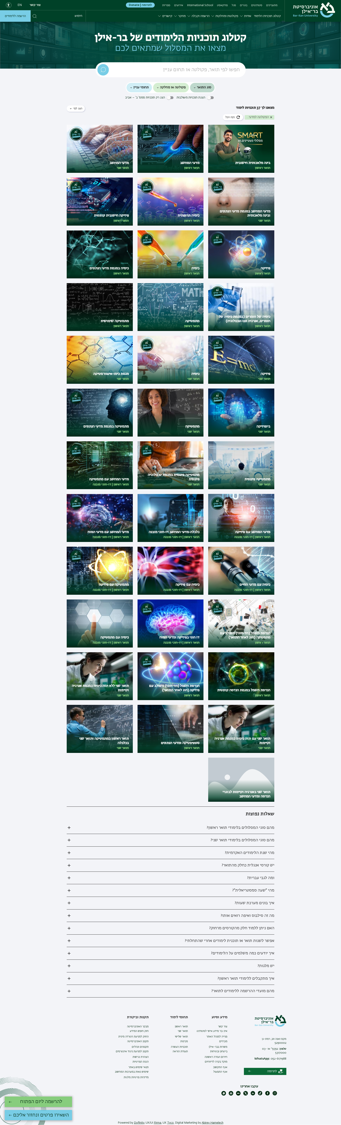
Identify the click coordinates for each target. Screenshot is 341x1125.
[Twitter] (245, 1094)
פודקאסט (222, 5)
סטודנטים (256, 5)
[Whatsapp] (223, 1094)
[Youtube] (231, 1094)
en (20, 5)
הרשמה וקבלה (201, 16)
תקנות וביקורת (138, 1017)
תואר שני (183, 1031)
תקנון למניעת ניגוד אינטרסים (132, 1051)
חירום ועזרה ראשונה (216, 1057)
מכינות (184, 1041)
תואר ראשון (181, 1026)
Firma (157, 1122)
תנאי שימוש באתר (138, 1067)
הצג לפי (77, 108)
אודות (247, 16)
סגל (234, 5)
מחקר (182, 16)
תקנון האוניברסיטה (138, 1041)
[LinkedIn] (253, 1094)
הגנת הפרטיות (141, 1061)
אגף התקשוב (220, 1067)
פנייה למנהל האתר (216, 1036)
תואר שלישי (181, 1036)
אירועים (178, 5)
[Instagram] (275, 1094)
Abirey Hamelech (212, 1122)
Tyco (170, 1122)
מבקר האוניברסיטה (138, 1026)
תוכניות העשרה (179, 1047)
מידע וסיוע (219, 1017)
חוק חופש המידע (139, 1031)
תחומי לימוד (179, 1017)
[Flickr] (238, 1094)
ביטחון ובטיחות (218, 1051)
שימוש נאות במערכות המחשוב (132, 1071)
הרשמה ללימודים (15, 16)
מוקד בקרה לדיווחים (216, 1061)
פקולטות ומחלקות (226, 16)
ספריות (166, 5)
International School (200, 5)
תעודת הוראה (180, 1051)
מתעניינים (271, 5)
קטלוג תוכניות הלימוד (267, 16)
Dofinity (139, 1122)
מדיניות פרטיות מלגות (136, 1077)
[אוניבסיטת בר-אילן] (314, 10)
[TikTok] (260, 1094)
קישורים (167, 16)
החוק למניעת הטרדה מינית (133, 1036)
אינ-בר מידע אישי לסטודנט (212, 1031)
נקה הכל (230, 117)
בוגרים (243, 5)
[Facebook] (267, 1094)
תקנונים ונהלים (140, 1047)
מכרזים (223, 1041)
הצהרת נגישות (141, 1057)
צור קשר (35, 5)
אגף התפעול (220, 1071)
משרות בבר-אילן (218, 1047)
